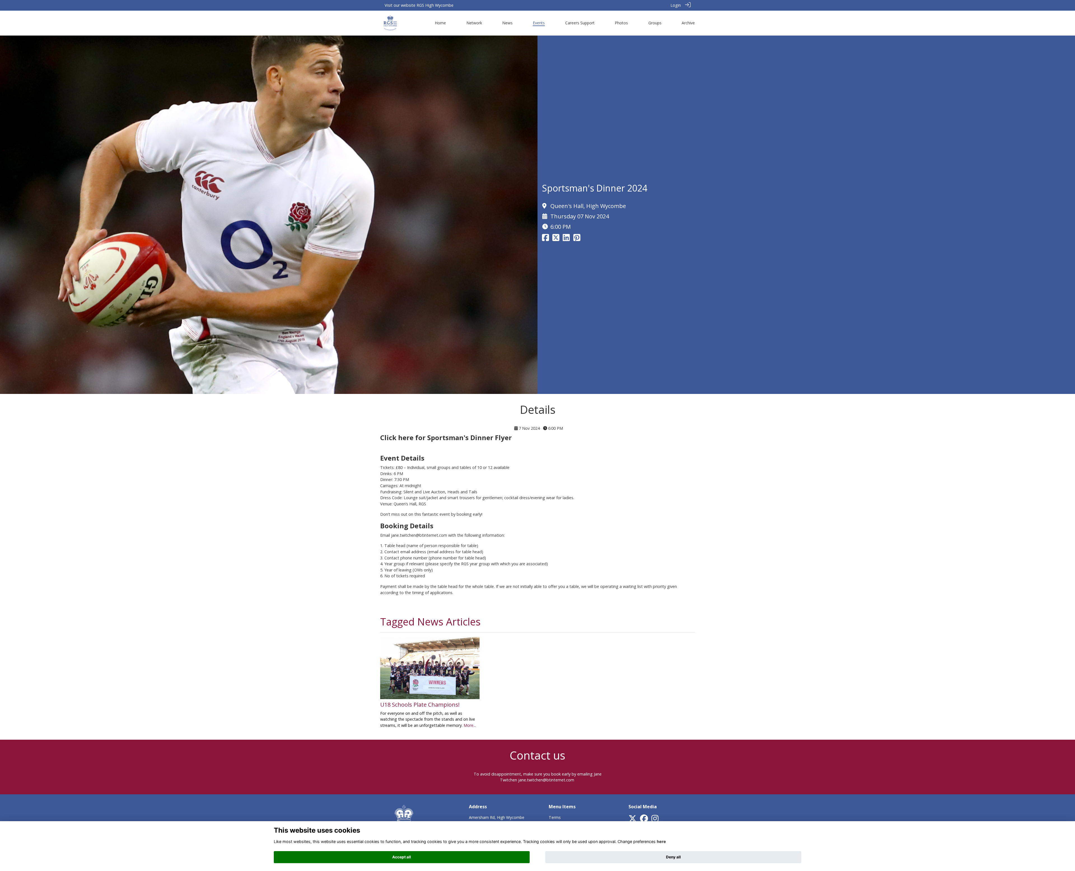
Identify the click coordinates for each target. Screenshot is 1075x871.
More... (470, 725)
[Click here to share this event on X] (555, 239)
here (661, 841)
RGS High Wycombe (435, 5)
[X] (632, 820)
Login (675, 5)
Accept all (401, 857)
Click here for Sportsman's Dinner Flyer (446, 437)
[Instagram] (654, 820)
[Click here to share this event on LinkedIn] (566, 239)
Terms (555, 817)
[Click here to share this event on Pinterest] (576, 239)
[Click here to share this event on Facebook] (545, 239)
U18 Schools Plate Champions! (420, 704)
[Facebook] (644, 820)
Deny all (673, 857)
